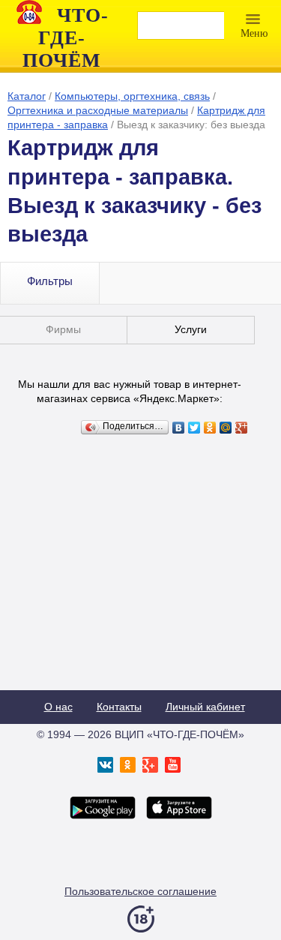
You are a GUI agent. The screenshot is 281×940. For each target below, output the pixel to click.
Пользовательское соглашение (140, 891)
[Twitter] (194, 427)
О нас (58, 707)
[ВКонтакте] (179, 427)
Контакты (119, 707)
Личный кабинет (205, 707)
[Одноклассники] (210, 427)
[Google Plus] (242, 427)
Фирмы (63, 329)
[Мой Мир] (226, 427)
